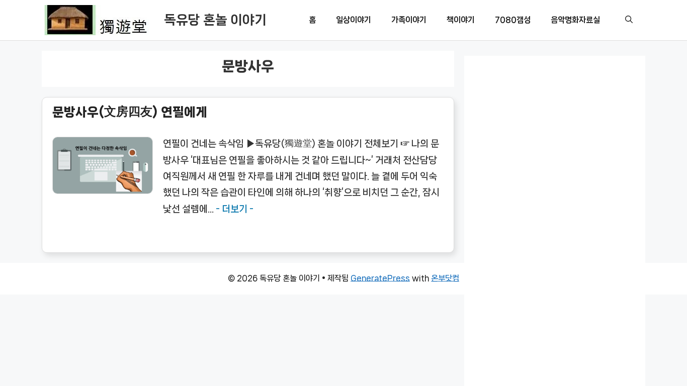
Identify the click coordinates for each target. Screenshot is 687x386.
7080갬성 (513, 20)
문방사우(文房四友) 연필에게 (129, 112)
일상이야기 (353, 20)
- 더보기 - (234, 209)
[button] (629, 20)
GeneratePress (380, 278)
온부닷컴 (445, 278)
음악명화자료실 (575, 20)
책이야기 (461, 20)
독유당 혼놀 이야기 (215, 20)
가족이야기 (408, 20)
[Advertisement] (554, 234)
